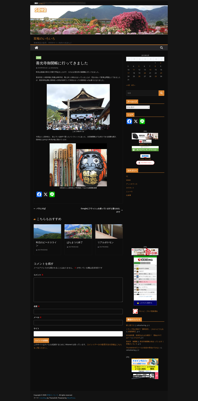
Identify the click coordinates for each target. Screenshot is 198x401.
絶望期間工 (132, 331)
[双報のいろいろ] (36, 47)
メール (37, 317)
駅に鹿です (130, 325)
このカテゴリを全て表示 (145, 296)
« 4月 (128, 85)
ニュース (129, 191)
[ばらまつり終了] (78, 226)
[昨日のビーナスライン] (47, 226)
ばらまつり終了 (75, 242)
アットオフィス (131, 184)
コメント (38, 275)
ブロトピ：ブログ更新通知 (148, 311)
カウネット (130, 188)
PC (127, 176)
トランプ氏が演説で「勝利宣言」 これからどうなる (145, 329)
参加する (154, 299)
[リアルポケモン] (109, 226)
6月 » (133, 85)
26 (139, 76)
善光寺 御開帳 (131, 341)
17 (128, 73)
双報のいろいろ (44, 38)
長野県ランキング (145, 145)
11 (134, 70)
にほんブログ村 (145, 159)
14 (150, 70)
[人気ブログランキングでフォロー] (145, 147)
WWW (128, 180)
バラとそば (41, 208)
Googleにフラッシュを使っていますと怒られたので (100, 210)
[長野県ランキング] (145, 141)
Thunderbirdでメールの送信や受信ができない (143, 348)
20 (145, 73)
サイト (36, 328)
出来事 (38, 57)
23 (161, 73)
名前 (37, 306)
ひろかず (136, 338)
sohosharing (54, 68)
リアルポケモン (106, 242)
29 (156, 76)
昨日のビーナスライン (46, 244)
